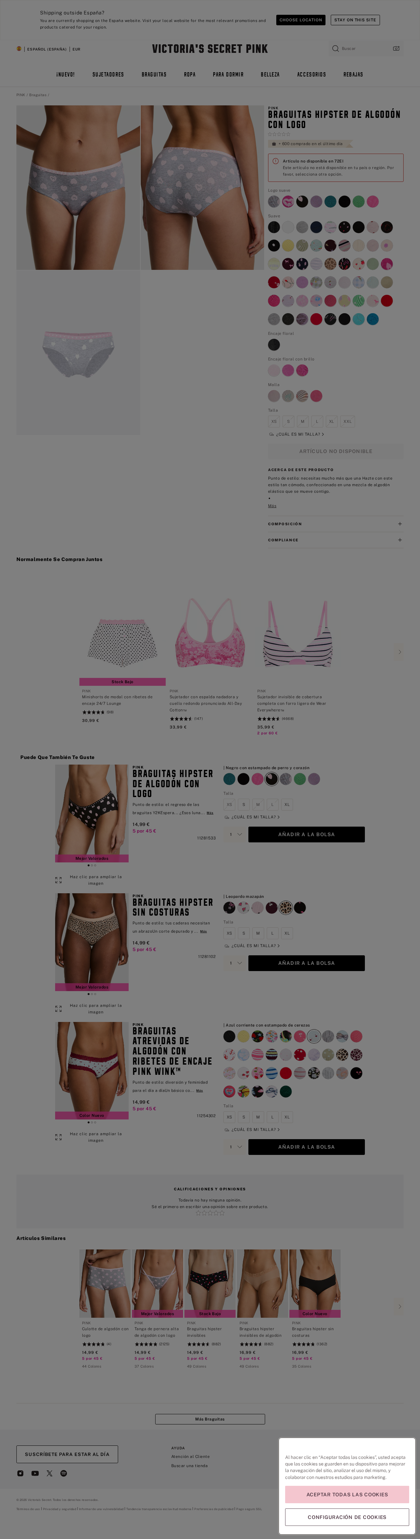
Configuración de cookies (347, 1517)
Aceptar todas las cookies (347, 1494)
